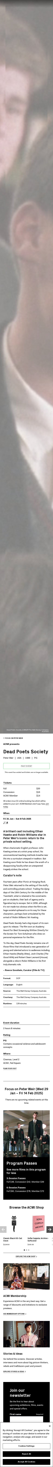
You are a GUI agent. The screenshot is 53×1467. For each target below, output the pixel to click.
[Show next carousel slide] (49, 1229)
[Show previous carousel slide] (3, 1229)
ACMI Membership (14, 1296)
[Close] (50, 1426)
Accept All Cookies (26, 1462)
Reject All (26, 1454)
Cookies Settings (26, 1446)
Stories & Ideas (12, 1353)
